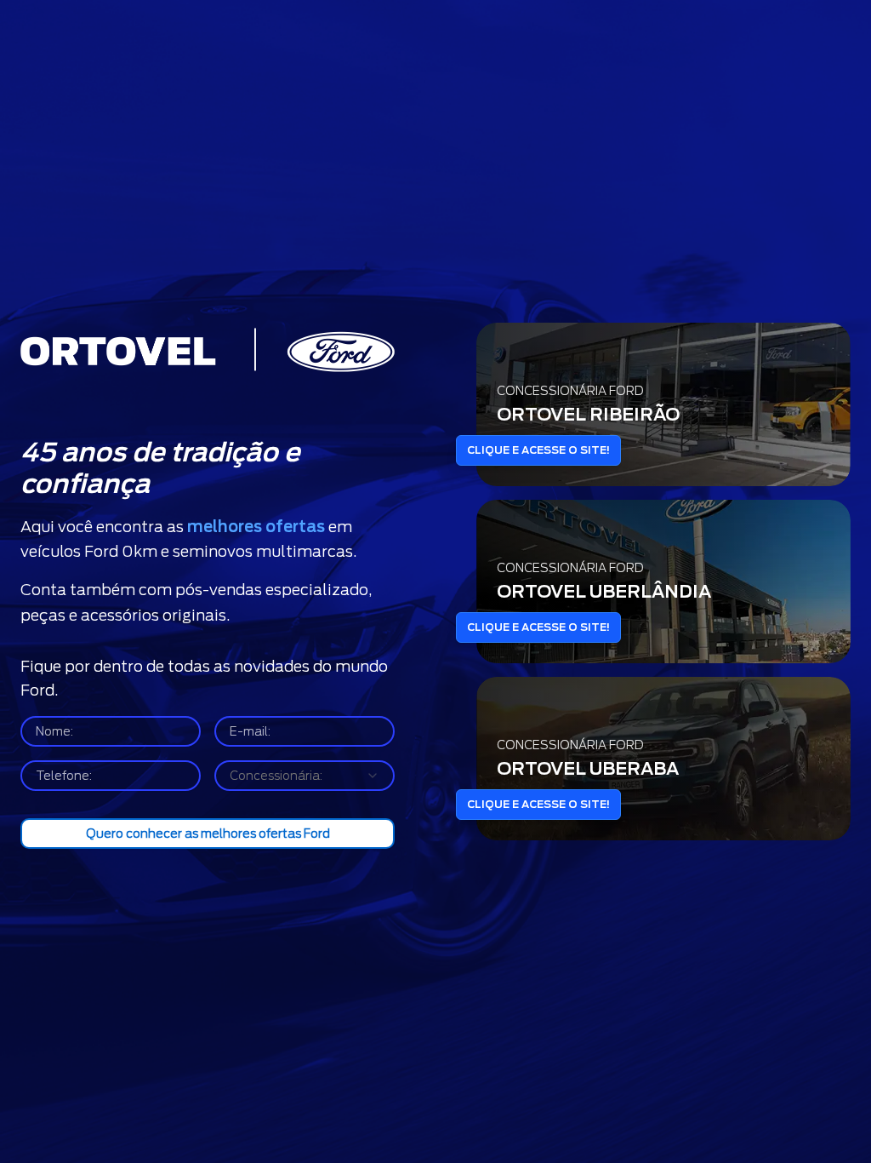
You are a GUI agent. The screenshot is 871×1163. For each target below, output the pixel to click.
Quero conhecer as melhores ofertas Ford (208, 833)
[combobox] (304, 775)
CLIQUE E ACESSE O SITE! (538, 450)
